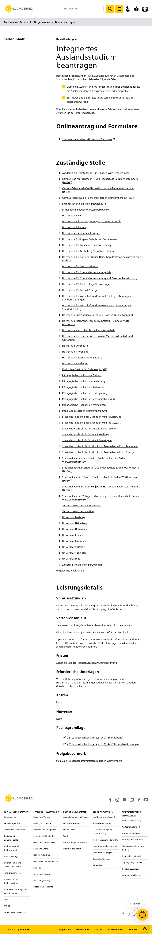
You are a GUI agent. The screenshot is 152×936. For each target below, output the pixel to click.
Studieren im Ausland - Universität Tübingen (87, 139)
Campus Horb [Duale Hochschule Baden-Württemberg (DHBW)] (98, 197)
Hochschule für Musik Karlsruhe (80, 266)
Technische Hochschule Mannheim (81, 505)
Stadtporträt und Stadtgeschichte (11, 848)
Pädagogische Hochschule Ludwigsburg (84, 393)
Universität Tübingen (74, 552)
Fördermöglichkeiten (131, 875)
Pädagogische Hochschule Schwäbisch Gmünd (88, 399)
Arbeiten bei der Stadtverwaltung (11, 881)
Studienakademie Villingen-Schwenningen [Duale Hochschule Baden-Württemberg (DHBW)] (101, 497)
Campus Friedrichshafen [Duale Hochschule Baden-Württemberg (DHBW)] (98, 190)
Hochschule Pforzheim (75, 351)
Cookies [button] (98, 929)
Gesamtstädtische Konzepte (105, 846)
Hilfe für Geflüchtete (42, 855)
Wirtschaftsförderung (131, 820)
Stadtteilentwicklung (102, 823)
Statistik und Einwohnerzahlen (11, 838)
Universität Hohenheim (75, 529)
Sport (65, 836)
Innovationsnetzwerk (131, 856)
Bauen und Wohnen (42, 817)
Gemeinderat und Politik (14, 829)
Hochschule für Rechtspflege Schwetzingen (86, 284)
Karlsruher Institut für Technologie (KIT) (84, 369)
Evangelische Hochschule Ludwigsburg (84, 203)
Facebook (109, 799)
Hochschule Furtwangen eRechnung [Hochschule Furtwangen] (97, 315)
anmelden (47, 929)
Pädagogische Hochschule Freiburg (82, 375)
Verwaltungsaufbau (12, 823)
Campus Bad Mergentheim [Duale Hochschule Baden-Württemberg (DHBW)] (100, 180)
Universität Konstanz (74, 535)
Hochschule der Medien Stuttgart (81, 233)
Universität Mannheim (74, 541)
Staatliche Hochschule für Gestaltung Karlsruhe (89, 428)
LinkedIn (131, 799)
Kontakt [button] (133, 929)
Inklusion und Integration (44, 829)
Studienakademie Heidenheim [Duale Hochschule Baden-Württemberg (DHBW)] (94, 460)
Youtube (146, 799)
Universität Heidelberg (75, 523)
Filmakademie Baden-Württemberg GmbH (86, 209)
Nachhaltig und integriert (104, 817)
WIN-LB (7, 906)
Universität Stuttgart (73, 547)
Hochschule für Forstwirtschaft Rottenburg (86, 245)
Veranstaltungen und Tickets (75, 817)
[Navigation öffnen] (119, 9)
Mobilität (37, 867)
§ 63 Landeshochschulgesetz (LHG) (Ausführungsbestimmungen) (103, 744)
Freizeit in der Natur (72, 848)
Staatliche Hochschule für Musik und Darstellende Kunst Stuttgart (99, 452)
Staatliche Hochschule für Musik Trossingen (87, 440)
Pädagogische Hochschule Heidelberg (83, 381)
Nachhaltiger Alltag (41, 880)
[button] (18, 8)
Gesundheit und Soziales (44, 842)
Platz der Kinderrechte (43, 886)
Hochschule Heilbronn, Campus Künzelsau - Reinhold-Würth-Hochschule (96, 322)
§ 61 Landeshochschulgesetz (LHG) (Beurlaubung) (95, 737)
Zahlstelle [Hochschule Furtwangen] (82, 564)
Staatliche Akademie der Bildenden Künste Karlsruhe (91, 416)
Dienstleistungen (65, 22)
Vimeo (138, 799)
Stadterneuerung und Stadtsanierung (102, 831)
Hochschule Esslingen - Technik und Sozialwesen (89, 239)
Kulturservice (69, 829)
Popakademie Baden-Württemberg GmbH (85, 410)
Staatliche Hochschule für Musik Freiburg (85, 434)
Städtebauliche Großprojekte (105, 840)
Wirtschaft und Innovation (131, 814)
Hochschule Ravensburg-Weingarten (82, 357)
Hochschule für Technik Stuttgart (80, 290)
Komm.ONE (26, 929)
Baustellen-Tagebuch (102, 859)
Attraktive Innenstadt (131, 833)
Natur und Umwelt (41, 874)
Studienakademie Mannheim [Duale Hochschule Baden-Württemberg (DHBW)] (101, 488)
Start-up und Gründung (132, 839)
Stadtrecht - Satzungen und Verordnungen (16, 891)
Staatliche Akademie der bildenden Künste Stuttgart (91, 422)
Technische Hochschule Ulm (78, 511)
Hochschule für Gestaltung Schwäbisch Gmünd (88, 251)
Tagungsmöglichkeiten (132, 862)
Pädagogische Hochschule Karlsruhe (82, 387)
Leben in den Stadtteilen (44, 836)
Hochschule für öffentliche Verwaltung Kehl (86, 272)
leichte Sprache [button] (136, 8)
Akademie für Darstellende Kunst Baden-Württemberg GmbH (96, 173)
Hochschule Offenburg (75, 345)
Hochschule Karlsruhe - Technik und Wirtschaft (88, 330)
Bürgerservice (41, 22)
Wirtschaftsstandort (131, 826)
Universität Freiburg (73, 517)
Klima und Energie (41, 848)
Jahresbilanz (98, 865)
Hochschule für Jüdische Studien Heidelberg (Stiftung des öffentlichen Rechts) (101, 258)
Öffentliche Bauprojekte (103, 852)
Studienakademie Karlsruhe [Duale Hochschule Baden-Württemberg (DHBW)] (100, 469)
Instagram (117, 799)
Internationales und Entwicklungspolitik (12, 864)
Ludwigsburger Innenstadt (75, 842)
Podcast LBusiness (130, 869)
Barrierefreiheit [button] (116, 929)
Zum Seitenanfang (144, 928)
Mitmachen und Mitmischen (45, 861)
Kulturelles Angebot (72, 823)
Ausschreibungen (11, 856)
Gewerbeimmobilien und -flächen (133, 848)
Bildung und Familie (42, 823)
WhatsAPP (124, 799)
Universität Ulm (71, 558)
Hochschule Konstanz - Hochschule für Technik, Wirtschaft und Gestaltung (97, 338)
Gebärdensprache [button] (128, 9)
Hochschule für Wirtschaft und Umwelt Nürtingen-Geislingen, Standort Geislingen (97, 297)
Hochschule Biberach (74, 227)
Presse (7, 899)
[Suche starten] (110, 9)
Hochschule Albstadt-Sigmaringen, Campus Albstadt (91, 221)
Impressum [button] (65, 929)
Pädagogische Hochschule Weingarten (84, 405)
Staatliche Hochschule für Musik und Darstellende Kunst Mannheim (100, 446)
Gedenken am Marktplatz (15, 912)
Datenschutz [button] (82, 929)
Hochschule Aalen (72, 215)
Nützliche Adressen (12, 872)
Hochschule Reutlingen (75, 363)
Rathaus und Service (16, 22)
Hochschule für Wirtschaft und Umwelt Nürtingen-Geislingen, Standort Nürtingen (97, 307)
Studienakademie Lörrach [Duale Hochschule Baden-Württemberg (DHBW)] (99, 478)
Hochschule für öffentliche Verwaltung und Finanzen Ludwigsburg (99, 278)
